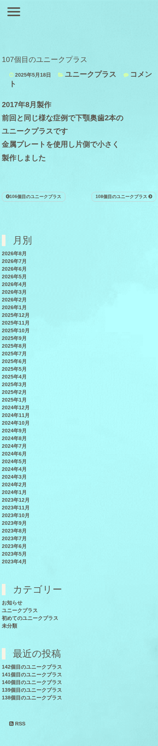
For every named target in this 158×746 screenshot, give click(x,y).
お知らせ (12, 603)
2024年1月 (14, 492)
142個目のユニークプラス (32, 667)
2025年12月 (16, 315)
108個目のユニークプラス (122, 196)
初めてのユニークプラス (30, 618)
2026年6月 (14, 269)
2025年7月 (14, 353)
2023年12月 (16, 500)
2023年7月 (14, 538)
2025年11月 (16, 323)
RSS (19, 724)
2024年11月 (16, 415)
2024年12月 (16, 407)
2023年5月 (14, 554)
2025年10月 (16, 330)
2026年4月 (14, 284)
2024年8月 (14, 438)
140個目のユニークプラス (32, 682)
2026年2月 (14, 300)
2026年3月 (14, 292)
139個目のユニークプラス (32, 690)
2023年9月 (14, 523)
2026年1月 (14, 307)
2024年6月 (14, 454)
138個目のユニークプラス (32, 698)
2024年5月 (14, 461)
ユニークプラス (90, 74)
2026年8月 (14, 253)
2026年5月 (14, 276)
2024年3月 (14, 477)
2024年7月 (14, 446)
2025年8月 (14, 346)
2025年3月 (14, 384)
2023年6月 (14, 546)
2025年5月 (14, 369)
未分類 (9, 626)
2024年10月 (16, 423)
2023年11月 (16, 508)
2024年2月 (14, 484)
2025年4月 (14, 377)
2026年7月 (14, 261)
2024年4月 (14, 469)
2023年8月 (14, 531)
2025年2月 (14, 392)
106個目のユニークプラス (35, 196)
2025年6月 (14, 361)
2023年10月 (16, 515)
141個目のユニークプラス (32, 674)
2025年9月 (14, 338)
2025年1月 (14, 400)
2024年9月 (14, 431)
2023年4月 (14, 561)
